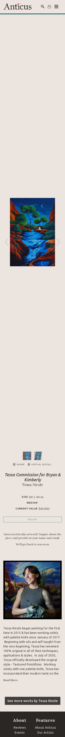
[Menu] (56, 6)
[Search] (42, 6)
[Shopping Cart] (49, 7)
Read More (10, 680)
